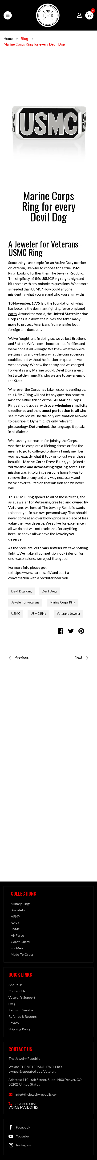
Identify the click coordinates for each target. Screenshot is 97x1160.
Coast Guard (20, 942)
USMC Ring (38, 613)
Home (8, 38)
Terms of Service (20, 1010)
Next (79, 657)
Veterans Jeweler (68, 613)
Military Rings (21, 904)
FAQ (11, 1004)
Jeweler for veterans (25, 602)
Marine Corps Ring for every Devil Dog (34, 44)
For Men (17, 948)
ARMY (15, 916)
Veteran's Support (21, 997)
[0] (89, 15)
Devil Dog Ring (21, 591)
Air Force (17, 935)
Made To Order (22, 954)
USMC (15, 613)
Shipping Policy (19, 1029)
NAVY (15, 923)
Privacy (13, 1023)
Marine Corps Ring (62, 602)
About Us (15, 985)
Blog (24, 38)
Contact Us (16, 991)
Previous (21, 657)
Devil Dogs (49, 591)
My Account (79, 15)
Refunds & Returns (22, 1016)
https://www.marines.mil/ (32, 572)
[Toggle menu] (8, 15)
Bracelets (18, 910)
